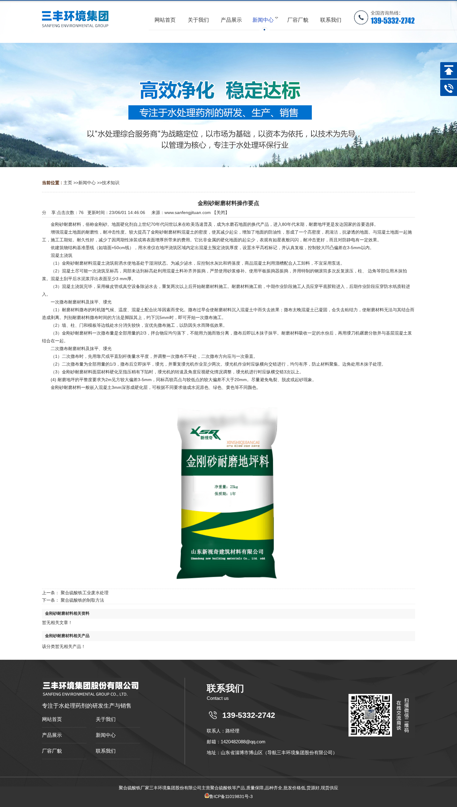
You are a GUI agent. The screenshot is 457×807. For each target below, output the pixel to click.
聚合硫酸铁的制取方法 (82, 600)
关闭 (220, 212)
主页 (67, 182)
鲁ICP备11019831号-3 (231, 796)
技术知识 (110, 182)
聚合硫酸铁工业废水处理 (84, 592)
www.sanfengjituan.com (187, 212)
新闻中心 (87, 182)
